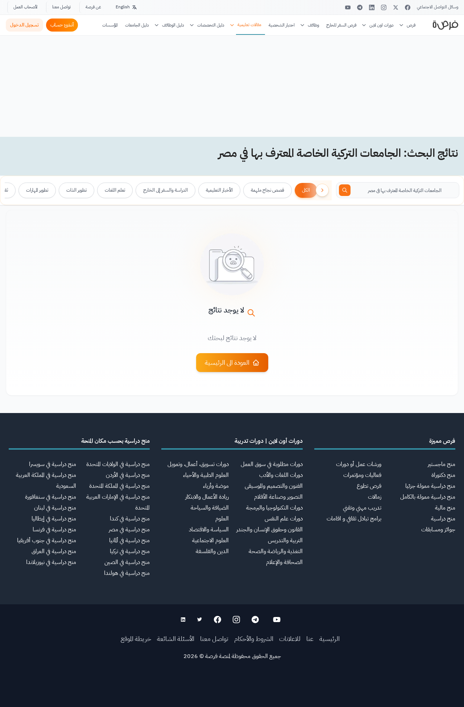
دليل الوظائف (173, 25)
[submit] (345, 190)
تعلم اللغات (115, 190)
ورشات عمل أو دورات (358, 464)
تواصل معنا (61, 7)
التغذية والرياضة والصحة (276, 551)
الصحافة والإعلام (284, 562)
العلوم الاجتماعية (210, 540)
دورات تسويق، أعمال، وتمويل (198, 464)
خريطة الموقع (136, 638)
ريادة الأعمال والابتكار (207, 497)
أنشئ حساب (62, 24)
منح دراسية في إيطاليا (54, 518)
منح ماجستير (441, 464)
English (123, 7)
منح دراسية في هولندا (127, 573)
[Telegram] (360, 7)
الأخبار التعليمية (219, 190)
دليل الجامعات (137, 25)
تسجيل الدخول (24, 24)
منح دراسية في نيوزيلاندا (51, 562)
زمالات (374, 497)
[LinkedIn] (372, 7)
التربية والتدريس (285, 540)
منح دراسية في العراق (54, 551)
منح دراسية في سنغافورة (50, 497)
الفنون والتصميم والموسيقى (274, 486)
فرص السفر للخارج (341, 25)
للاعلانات (290, 638)
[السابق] (322, 190)
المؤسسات (110, 25)
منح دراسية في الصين (127, 562)
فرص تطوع (369, 486)
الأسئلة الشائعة (175, 638)
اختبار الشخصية (282, 25)
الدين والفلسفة (212, 551)
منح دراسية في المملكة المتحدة (119, 486)
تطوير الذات (76, 190)
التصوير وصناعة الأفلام (278, 497)
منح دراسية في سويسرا (52, 464)
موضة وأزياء (216, 486)
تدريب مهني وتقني (362, 507)
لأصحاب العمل (25, 7)
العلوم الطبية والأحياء (206, 475)
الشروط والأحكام (253, 638)
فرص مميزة (442, 441)
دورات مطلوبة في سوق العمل (272, 464)
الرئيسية (329, 638)
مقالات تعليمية (249, 24)
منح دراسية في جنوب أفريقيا (46, 540)
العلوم (222, 518)
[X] (396, 7)
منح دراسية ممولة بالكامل (427, 497)
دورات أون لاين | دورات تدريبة (269, 441)
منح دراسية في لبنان (55, 507)
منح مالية (445, 507)
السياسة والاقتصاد (209, 529)
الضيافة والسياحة (210, 507)
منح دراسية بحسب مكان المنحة (115, 441)
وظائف (313, 25)
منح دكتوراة (443, 475)
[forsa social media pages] (277, 619)
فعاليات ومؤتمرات (362, 475)
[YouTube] (348, 7)
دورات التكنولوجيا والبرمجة (274, 507)
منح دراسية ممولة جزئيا (430, 486)
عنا (310, 638)
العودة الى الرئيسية (227, 362)
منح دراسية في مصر (129, 529)
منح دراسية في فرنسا (54, 529)
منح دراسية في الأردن (128, 475)
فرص (411, 25)
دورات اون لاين (381, 25)
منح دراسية (443, 518)
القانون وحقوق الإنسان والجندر (269, 529)
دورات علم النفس (284, 518)
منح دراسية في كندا (130, 518)
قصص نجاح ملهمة (267, 190)
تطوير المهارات (37, 190)
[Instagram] (384, 7)
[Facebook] (408, 7)
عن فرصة (93, 7)
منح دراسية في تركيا (130, 551)
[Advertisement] (232, 690)
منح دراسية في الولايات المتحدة (118, 464)
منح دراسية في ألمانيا (129, 540)
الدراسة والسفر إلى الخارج (165, 190)
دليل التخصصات (210, 25)
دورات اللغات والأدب (281, 475)
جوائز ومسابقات (438, 529)
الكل (306, 190)
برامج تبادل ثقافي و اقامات (354, 518)
